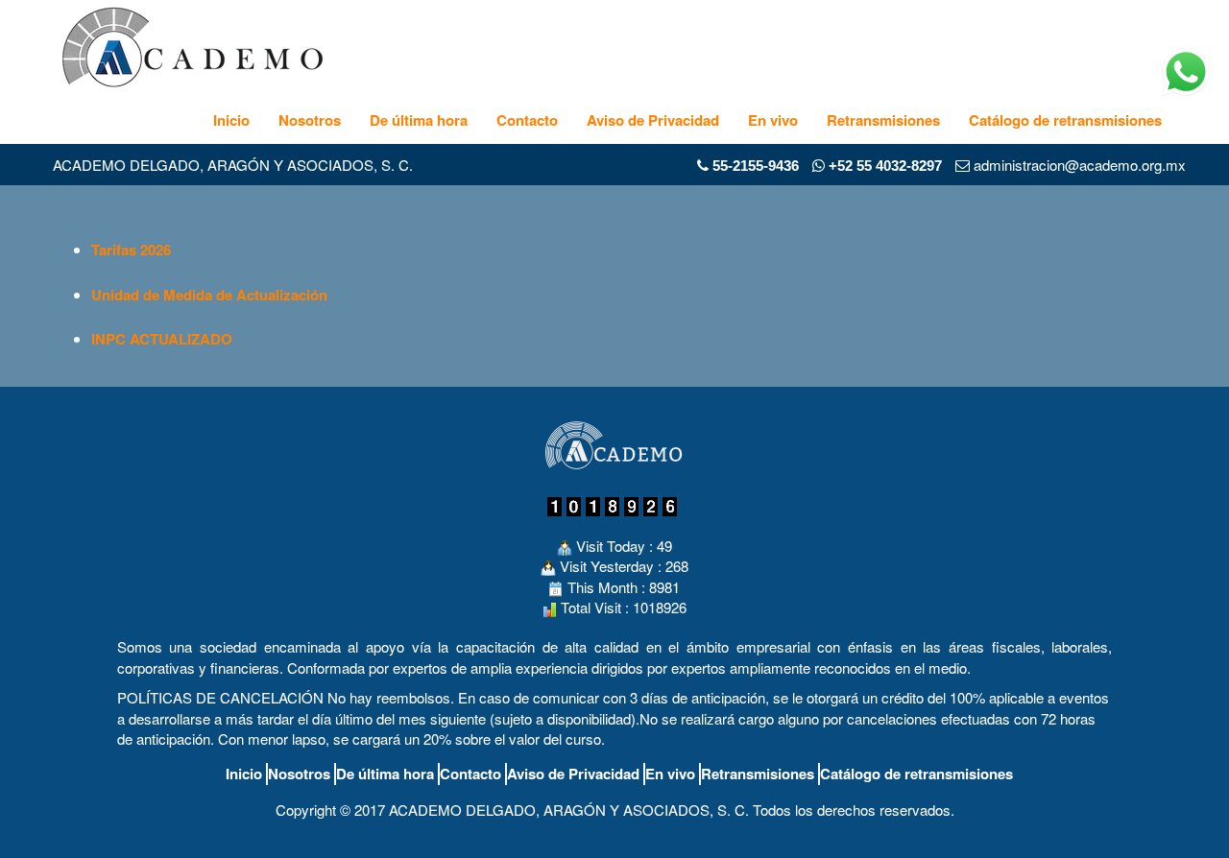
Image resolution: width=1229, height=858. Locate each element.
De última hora (419, 120)
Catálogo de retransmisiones (1065, 120)
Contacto (527, 120)
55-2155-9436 (755, 165)
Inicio (231, 120)
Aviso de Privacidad (653, 120)
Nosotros (309, 120)
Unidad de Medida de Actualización (209, 294)
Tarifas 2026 (131, 249)
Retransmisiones (883, 120)
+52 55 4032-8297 (883, 165)
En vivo (773, 120)
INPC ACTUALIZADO (161, 338)
